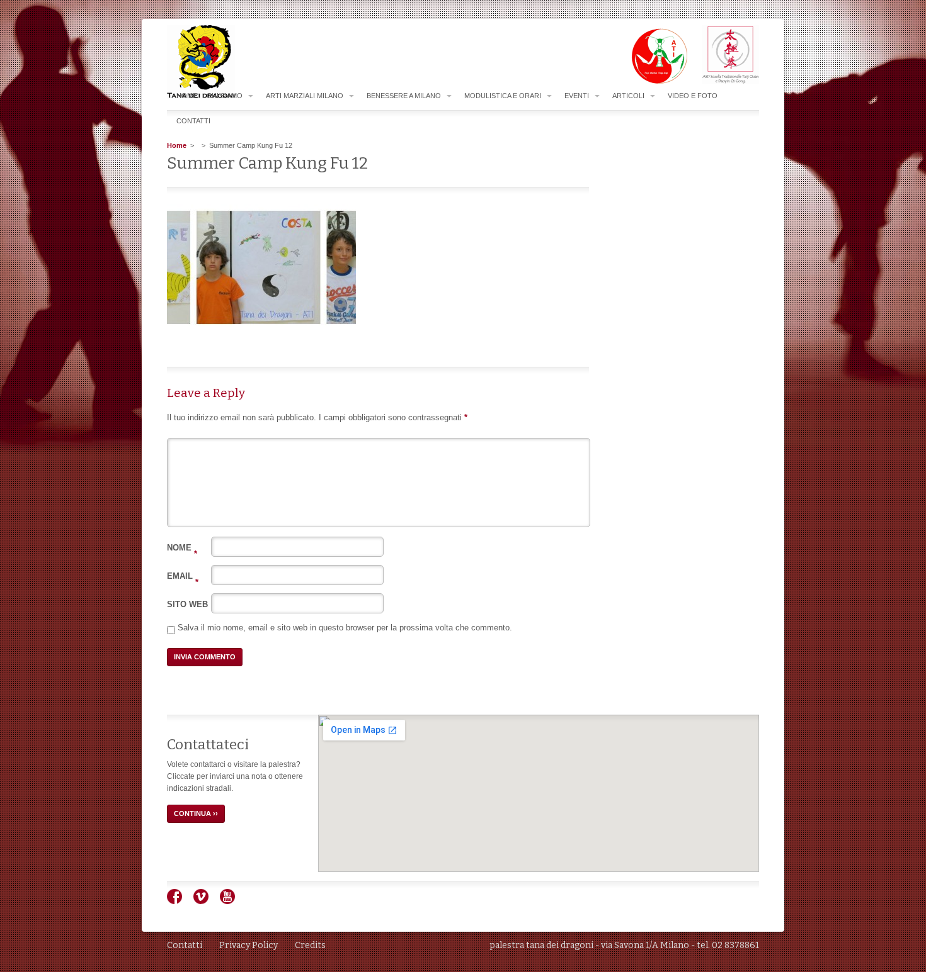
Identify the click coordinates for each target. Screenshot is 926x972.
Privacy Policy (248, 945)
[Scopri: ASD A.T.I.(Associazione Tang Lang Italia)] (653, 81)
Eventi (576, 95)
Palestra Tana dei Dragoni (226, 62)
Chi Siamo (225, 95)
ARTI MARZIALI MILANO (304, 95)
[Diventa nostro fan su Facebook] (179, 901)
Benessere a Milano (404, 95)
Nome (182, 547)
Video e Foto (692, 95)
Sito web (187, 604)
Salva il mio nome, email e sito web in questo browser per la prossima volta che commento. (345, 627)
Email (182, 576)
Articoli (628, 95)
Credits (310, 945)
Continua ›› (196, 813)
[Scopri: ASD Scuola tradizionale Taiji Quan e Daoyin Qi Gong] (724, 81)
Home (186, 95)
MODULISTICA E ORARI (502, 95)
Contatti (193, 121)
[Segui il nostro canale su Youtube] (232, 901)
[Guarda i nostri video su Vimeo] (205, 901)
